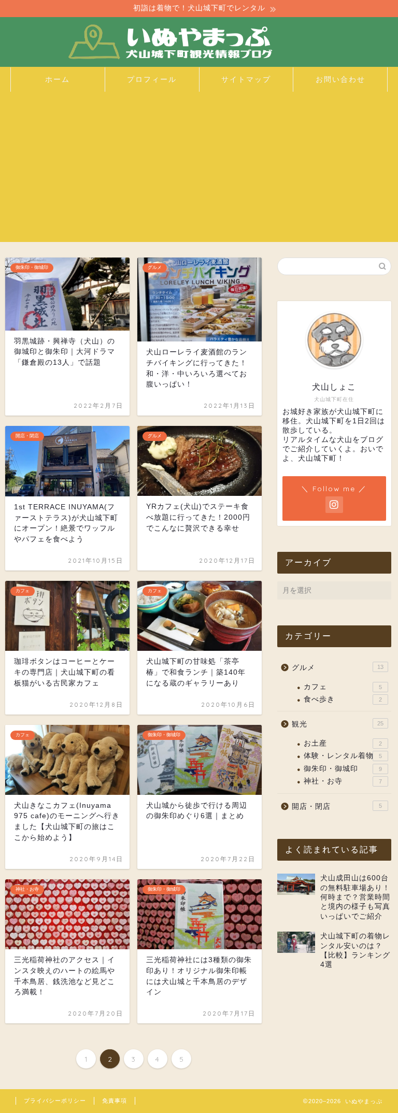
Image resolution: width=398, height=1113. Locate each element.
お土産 (342, 743)
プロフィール (152, 79)
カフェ (342, 687)
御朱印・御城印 (342, 769)
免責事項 (114, 1100)
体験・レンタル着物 (342, 756)
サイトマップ (246, 79)
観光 (337, 724)
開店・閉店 (336, 806)
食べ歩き (342, 699)
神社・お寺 (342, 781)
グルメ (337, 668)
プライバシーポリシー (55, 1100)
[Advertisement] (199, 169)
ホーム (57, 79)
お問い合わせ (340, 79)
